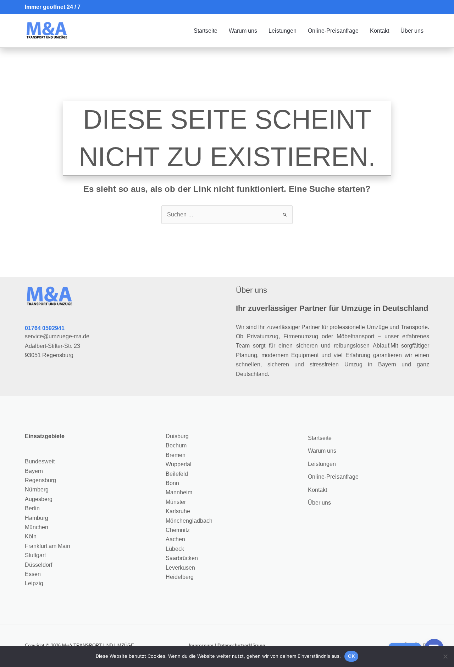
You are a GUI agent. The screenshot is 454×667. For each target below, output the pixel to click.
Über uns (411, 31)
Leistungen (282, 31)
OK (351, 656)
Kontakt (379, 31)
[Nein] (445, 656)
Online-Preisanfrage (333, 31)
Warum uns (243, 31)
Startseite (205, 31)
